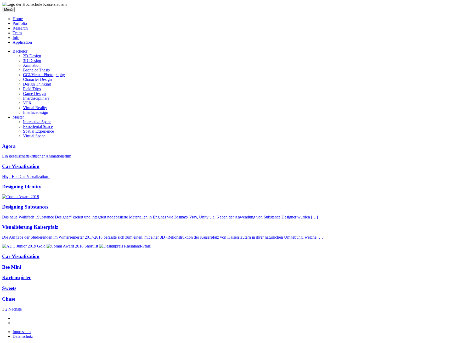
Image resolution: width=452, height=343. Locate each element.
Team (17, 33)
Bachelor (20, 51)
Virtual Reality (35, 107)
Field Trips (32, 89)
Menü (8, 10)
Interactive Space (37, 122)
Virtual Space (34, 136)
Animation (32, 65)
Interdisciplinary (36, 98)
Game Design (34, 93)
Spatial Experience (38, 131)
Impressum (22, 331)
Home (18, 18)
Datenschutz (23, 336)
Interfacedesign (35, 112)
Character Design (37, 79)
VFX (27, 103)
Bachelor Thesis (36, 70)
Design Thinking (37, 84)
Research (20, 28)
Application (22, 42)
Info (16, 37)
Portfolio (20, 23)
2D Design (32, 56)
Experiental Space (38, 126)
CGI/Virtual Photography (44, 74)
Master (18, 117)
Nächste (15, 309)
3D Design (32, 60)
